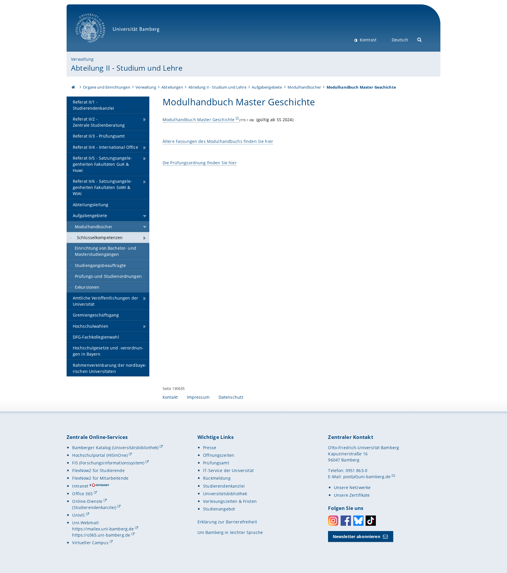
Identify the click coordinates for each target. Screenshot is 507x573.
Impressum (198, 397)
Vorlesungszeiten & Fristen (230, 501)
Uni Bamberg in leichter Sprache (230, 532)
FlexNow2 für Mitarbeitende (100, 478)
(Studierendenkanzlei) (94, 507)
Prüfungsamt (216, 463)
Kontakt (170, 397)
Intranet (80, 486)
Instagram (333, 520)
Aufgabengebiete (267, 87)
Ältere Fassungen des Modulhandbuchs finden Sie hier (218, 141)
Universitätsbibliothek (225, 493)
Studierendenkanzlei (224, 486)
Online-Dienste (87, 501)
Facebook (346, 520)
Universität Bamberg (96, 45)
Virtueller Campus (90, 542)
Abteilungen (172, 87)
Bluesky (358, 520)
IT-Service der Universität (228, 470)
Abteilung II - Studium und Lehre (126, 68)
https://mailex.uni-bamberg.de (103, 529)
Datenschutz (231, 397)
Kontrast (367, 40)
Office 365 (82, 493)
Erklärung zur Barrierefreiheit (227, 522)
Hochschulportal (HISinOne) (100, 455)
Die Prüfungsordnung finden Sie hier (200, 162)
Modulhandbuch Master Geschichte (198, 119)
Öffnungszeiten (218, 455)
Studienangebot (219, 509)
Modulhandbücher (304, 87)
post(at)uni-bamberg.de (367, 476)
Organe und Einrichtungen (106, 87)
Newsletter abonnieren (356, 536)
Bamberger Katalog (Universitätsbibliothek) (115, 447)
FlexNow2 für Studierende (98, 470)
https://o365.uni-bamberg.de (101, 535)
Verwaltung (82, 59)
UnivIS (78, 515)
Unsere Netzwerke (352, 487)
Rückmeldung (217, 478)
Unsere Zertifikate (352, 495)
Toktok (371, 520)
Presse (209, 447)
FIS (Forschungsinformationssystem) (108, 463)
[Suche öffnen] (420, 39)
